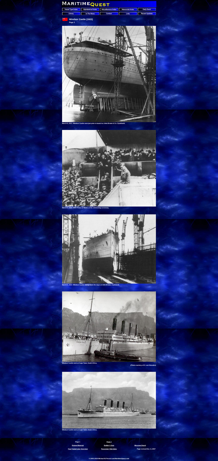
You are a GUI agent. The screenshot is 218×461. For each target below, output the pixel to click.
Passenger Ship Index (109, 449)
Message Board (140, 445)
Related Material (78, 445)
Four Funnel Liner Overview (78, 449)
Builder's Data (109, 445)
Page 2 (109, 442)
